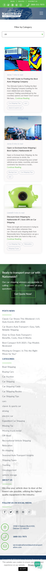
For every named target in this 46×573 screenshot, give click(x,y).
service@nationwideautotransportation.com (27, 546)
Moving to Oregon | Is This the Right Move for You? (19, 352)
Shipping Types (14, 249)
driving (5, 411)
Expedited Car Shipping (13, 421)
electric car (7, 416)
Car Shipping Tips (15, 103)
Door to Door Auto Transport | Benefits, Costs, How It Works (17, 336)
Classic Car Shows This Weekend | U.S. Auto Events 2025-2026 (21, 320)
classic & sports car (15, 108)
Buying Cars (13, 172)
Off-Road (6, 436)
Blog (13, 1)
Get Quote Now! (23, 294)
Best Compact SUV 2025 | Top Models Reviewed (20, 344)
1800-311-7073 (37, 5)
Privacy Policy (33, 565)
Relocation (28, 244)
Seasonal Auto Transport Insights (18, 455)
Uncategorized (9, 470)
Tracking (6, 465)
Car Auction (8, 377)
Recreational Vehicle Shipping (16, 441)
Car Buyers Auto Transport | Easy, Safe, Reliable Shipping (21, 328)
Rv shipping (7, 450)
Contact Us (32, 1)
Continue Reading (22, 98)
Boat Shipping (9, 367)
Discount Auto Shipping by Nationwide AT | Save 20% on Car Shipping (21, 220)
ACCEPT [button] (23, 569)
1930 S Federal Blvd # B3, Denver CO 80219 (24, 527)
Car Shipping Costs (11, 387)
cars (25, 103)
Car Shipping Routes (12, 392)
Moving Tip (7, 426)
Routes (21, 1)
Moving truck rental (11, 431)
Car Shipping (8, 382)
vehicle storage (9, 475)
